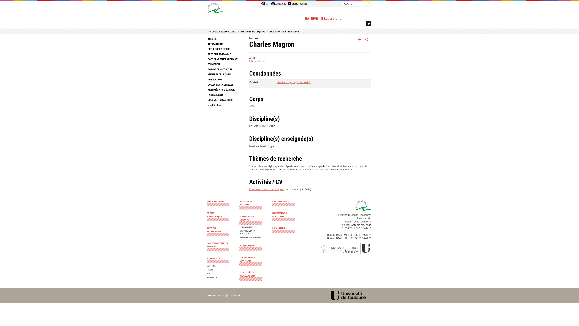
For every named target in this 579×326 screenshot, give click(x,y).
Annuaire (280, 3)
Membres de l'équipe (253, 31)
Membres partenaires (250, 237)
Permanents (245, 227)
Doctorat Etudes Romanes (223, 59)
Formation (214, 64)
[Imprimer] (359, 39)
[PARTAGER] (366, 39)
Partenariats (215, 94)
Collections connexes (220, 84)
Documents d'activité (220, 99)
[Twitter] (368, 23)
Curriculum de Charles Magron (266, 189)
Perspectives (213, 277)
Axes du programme (219, 54)
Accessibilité (233, 295)
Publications (215, 79)
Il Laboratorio (257, 61)
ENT (267, 3)
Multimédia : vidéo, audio (221, 89)
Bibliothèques (299, 3)
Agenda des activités (220, 69)
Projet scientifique (219, 49)
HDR (208, 273)
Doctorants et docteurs (284, 31)
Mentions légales (216, 295)
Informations (215, 44)
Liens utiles (214, 104)
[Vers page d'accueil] (215, 9)
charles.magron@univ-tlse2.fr (293, 82)
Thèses (210, 269)
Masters (211, 266)
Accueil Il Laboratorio (222, 31)
